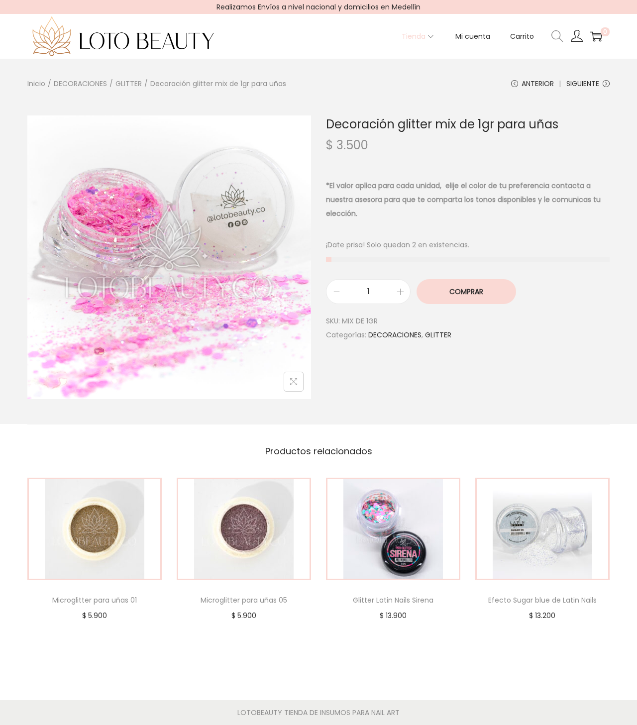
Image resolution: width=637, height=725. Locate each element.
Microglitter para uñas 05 (244, 600)
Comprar (466, 292)
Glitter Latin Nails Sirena (393, 600)
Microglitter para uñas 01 (94, 600)
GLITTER (128, 84)
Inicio (36, 84)
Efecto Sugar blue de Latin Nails (542, 600)
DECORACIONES (80, 84)
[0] (596, 36)
